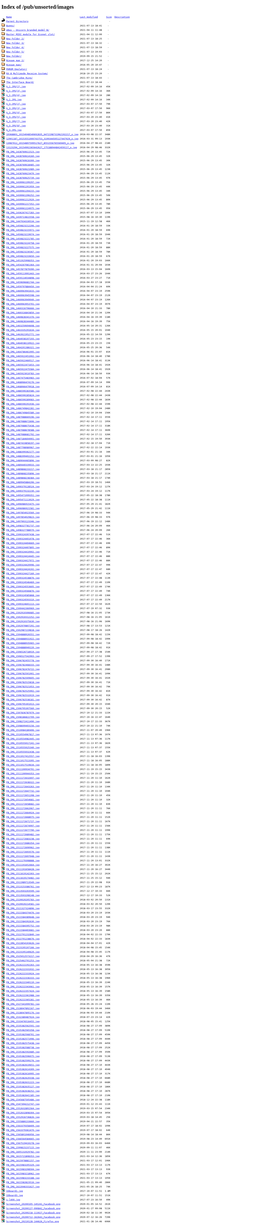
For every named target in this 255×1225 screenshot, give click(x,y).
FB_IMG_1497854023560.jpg (23, 512)
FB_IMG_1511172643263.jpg (23, 786)
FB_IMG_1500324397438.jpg (23, 534)
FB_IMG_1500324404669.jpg (23, 543)
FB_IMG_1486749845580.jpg (23, 412)
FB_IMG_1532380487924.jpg (23, 1017)
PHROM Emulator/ (16, 69)
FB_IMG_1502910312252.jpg (23, 617)
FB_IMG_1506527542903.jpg (23, 656)
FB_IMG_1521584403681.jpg (23, 930)
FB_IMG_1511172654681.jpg (23, 799)
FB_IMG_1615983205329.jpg (23, 1165)
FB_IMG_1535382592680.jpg (23, 1052)
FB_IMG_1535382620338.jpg (23, 1078)
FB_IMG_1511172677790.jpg (23, 830)
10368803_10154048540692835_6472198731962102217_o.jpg (42, 134)
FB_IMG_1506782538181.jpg (23, 699)
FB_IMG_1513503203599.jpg (23, 891)
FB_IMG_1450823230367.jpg (23, 251)
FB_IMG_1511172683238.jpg (23, 838)
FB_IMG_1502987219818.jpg (23, 630)
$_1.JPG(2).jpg (16, 86)
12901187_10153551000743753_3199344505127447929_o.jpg (42, 138)
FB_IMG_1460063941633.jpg (23, 291)
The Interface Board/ (20, 82)
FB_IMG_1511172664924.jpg (23, 812)
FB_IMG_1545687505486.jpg (23, 1099)
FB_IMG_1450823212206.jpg (23, 225)
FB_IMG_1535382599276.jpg (23, 1060)
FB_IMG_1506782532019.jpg (23, 695)
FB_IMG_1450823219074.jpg (23, 234)
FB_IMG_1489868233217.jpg (23, 469)
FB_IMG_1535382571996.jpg (23, 1039)
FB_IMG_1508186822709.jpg (23, 717)
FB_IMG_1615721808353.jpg (23, 1156)
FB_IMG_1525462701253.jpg (23, 960)
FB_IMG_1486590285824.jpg (23, 395)
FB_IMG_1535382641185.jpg (23, 1095)
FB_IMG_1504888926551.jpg (23, 634)
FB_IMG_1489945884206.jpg (23, 482)
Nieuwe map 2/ (15, 60)
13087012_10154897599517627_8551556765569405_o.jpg (40, 143)
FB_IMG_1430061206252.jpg (23, 195)
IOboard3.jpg (14, 1195)
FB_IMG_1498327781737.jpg (23, 525)
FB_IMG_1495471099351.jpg (23, 495)
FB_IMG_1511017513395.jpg (23, 760)
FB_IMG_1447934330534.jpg (23, 221)
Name (9, 17)
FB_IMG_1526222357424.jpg (23, 991)
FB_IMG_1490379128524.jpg (23, 486)
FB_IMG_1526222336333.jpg (23, 978)
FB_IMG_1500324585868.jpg (23, 595)
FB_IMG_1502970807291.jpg (23, 625)
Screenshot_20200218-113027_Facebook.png (33, 1212)
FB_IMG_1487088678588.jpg (23, 430)
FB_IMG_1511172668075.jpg (23, 817)
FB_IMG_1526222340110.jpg (23, 982)
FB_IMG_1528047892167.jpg (23, 1008)
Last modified (89, 17)
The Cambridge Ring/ (19, 78)
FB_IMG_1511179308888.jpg (23, 860)
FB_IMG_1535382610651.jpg (23, 1065)
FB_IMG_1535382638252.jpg (23, 1091)
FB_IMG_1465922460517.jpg (23, 360)
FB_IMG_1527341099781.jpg (23, 1004)
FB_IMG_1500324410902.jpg (23, 551)
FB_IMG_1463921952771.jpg (23, 334)
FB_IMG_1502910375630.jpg (23, 621)
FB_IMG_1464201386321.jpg (23, 347)
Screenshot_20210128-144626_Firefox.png (32, 1221)
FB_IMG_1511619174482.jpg (23, 878)
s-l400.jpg (13, 1199)
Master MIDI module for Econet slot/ (30, 34)
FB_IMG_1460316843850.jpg (23, 312)
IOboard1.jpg (14, 1191)
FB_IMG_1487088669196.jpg (23, 417)
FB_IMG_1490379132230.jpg (23, 491)
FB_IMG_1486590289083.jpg (23, 399)
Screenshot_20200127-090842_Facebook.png (33, 1208)
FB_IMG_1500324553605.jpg (23, 586)
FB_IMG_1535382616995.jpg (23, 1073)
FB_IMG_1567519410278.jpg (23, 1143)
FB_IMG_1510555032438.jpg (23, 752)
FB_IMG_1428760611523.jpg (23, 151)
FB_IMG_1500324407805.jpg (23, 547)
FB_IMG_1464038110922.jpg (23, 343)
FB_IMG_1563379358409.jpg (23, 1125)
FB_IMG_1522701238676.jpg (23, 938)
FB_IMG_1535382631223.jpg (23, 1082)
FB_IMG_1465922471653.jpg (23, 365)
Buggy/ (10, 25)
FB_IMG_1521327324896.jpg (23, 908)
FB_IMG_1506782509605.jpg (23, 678)
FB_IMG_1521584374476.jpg (23, 912)
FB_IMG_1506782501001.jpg (23, 673)
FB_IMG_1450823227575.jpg (23, 247)
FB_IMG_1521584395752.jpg (23, 925)
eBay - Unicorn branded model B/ (27, 30)
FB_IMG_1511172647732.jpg (23, 791)
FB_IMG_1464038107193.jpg (23, 338)
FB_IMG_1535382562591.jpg (23, 1025)
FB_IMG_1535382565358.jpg (23, 1030)
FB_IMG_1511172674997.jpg (23, 825)
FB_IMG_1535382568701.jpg (23, 1034)
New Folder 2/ (15, 38)
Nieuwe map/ (14, 64)
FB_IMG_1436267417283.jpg (23, 212)
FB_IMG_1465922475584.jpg (23, 369)
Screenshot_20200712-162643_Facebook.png (33, 1217)
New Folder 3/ (15, 43)
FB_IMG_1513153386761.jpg (23, 886)
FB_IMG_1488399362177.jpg (23, 451)
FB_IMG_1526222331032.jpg (23, 969)
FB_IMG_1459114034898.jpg (23, 278)
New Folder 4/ (15, 47)
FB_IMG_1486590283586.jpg (23, 391)
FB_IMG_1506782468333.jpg (23, 665)
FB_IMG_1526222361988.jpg (23, 995)
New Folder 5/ (15, 51)
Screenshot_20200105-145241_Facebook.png (33, 1204)
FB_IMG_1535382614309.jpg (23, 1069)
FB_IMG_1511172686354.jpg (23, 843)
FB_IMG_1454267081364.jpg (23, 265)
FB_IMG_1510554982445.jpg (23, 738)
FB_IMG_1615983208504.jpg (23, 1169)
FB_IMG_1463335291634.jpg (23, 330)
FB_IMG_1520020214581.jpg (23, 904)
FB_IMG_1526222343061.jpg (23, 986)
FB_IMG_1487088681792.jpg (23, 434)
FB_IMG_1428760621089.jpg (23, 169)
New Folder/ (14, 56)
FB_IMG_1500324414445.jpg (23, 556)
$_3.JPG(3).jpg (16, 108)
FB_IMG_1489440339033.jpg (23, 465)
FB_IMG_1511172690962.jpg (23, 847)
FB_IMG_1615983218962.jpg (23, 1173)
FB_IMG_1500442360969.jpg (23, 608)
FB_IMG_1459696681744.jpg (23, 282)
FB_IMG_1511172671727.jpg (23, 821)
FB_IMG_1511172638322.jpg (23, 782)
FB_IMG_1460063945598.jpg (23, 295)
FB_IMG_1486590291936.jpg (23, 404)
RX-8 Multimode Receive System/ (27, 73)
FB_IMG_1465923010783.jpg (23, 373)
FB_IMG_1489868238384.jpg (23, 478)
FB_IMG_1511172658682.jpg (23, 804)
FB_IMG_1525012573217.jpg (23, 956)
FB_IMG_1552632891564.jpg (23, 1108)
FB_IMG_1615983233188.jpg (23, 1178)
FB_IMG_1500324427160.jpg (23, 573)
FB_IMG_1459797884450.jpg (23, 286)
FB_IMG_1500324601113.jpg (23, 604)
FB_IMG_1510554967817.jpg (23, 734)
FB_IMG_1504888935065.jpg (23, 643)
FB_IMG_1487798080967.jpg (23, 447)
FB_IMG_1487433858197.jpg (23, 443)
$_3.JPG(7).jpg (16, 121)
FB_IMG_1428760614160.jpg (23, 156)
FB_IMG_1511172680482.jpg (23, 834)
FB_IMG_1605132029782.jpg (23, 1152)
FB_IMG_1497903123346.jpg (23, 521)
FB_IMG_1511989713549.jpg (23, 882)
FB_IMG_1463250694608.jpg (23, 325)
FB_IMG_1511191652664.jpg (23, 865)
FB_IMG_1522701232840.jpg (23, 934)
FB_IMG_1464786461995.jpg (23, 351)
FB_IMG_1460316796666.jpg (23, 308)
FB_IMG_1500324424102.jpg (23, 569)
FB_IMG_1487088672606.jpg (23, 421)
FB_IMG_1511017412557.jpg (23, 756)
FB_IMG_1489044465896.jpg (23, 460)
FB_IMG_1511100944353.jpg (23, 773)
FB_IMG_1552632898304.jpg (23, 1112)
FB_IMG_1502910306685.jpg (23, 612)
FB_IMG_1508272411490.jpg (23, 721)
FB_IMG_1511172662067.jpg (23, 808)
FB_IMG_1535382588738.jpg (23, 1047)
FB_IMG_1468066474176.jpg (23, 382)
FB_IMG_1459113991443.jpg (23, 273)
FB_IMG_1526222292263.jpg (23, 965)
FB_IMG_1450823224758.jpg (23, 243)
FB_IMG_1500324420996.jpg (23, 565)
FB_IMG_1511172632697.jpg (23, 778)
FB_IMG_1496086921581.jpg (23, 508)
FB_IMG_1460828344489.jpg (23, 321)
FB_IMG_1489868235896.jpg (23, 473)
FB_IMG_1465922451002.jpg (23, 356)
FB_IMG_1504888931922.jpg (23, 638)
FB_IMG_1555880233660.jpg (23, 1121)
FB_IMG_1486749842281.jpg (23, 408)
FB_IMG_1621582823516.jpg (23, 1182)
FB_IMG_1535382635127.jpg (23, 1086)
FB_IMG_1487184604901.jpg (23, 438)
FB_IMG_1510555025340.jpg (23, 747)
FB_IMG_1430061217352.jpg (23, 204)
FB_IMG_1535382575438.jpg (23, 1043)
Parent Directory (17, 21)
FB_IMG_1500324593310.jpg (23, 599)
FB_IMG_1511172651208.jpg (23, 795)
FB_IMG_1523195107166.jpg (23, 947)
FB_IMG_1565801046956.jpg (23, 1134)
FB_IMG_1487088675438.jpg (23, 425)
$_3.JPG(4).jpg (16, 112)
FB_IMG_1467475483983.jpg (23, 378)
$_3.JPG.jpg (14, 130)
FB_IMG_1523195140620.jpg (23, 952)
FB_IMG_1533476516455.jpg (23, 1021)
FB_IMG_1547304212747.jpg (23, 1104)
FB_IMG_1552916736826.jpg (23, 1117)
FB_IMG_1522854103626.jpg (23, 943)
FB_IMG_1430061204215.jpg (23, 191)
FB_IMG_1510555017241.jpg (23, 743)
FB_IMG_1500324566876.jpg (23, 591)
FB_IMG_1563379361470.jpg (23, 1130)
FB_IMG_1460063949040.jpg (23, 299)
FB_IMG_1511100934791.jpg (23, 769)
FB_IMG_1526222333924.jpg (23, 973)
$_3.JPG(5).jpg (16, 117)
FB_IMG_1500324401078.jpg (23, 538)
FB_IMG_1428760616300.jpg (23, 160)
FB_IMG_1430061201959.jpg (23, 186)
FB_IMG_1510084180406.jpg (23, 730)
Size (109, 17)
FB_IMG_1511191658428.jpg (23, 869)
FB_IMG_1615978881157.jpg (23, 1160)
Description (122, 17)
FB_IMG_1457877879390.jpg (23, 269)
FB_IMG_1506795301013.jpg (23, 704)
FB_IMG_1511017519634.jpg (23, 765)
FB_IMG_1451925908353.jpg (23, 260)
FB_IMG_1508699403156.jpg (23, 725)
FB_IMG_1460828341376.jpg (23, 317)
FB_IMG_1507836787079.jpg (23, 712)
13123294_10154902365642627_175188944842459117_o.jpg (41, 147)
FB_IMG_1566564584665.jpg (23, 1139)
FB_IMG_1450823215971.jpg (23, 230)
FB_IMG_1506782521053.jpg (23, 686)
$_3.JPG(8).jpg (16, 125)
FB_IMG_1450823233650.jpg (23, 256)
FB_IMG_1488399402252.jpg (23, 456)
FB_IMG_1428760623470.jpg (23, 173)
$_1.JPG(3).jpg (16, 91)
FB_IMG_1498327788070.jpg (23, 530)
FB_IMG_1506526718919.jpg (23, 652)
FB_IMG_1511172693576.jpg (23, 852)
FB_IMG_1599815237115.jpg (23, 1147)
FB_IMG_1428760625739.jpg (23, 178)
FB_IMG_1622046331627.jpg (23, 1186)
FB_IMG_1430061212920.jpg (23, 199)
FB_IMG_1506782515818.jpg (23, 682)
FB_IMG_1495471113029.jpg (23, 499)
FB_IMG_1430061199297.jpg (23, 182)
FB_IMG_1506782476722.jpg (23, 669)
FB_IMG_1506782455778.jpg (23, 660)
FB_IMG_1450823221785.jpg (23, 238)
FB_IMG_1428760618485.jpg (23, 164)
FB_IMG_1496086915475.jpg (23, 504)
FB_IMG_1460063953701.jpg (23, 304)
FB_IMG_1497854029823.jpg (23, 517)
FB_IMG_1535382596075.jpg (23, 1056)
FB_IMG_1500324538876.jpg (23, 578)
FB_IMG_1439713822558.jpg (23, 217)
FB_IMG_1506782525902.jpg (23, 691)
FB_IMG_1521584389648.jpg (23, 917)
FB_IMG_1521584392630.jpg (23, 921)
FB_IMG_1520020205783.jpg (23, 899)
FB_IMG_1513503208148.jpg (23, 895)
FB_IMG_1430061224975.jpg (23, 208)
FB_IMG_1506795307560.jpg (23, 708)
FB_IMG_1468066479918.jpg (23, 386)
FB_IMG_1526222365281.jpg (23, 999)
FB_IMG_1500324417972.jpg (23, 560)
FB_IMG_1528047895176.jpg (23, 1012)
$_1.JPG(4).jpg (16, 95)
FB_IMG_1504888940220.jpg (23, 647)
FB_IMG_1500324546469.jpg (23, 582)
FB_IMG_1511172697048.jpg (23, 856)
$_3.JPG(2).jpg (16, 104)
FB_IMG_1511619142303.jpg (23, 873)
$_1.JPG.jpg (14, 99)
